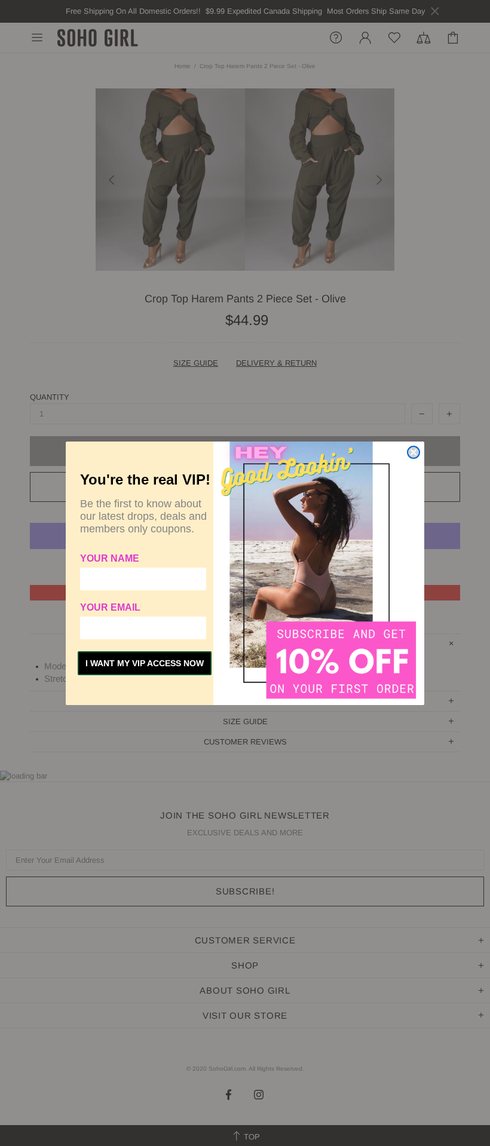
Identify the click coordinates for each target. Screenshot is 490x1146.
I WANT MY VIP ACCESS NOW (144, 663)
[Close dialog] (413, 452)
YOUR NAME (109, 558)
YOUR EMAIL (110, 607)
